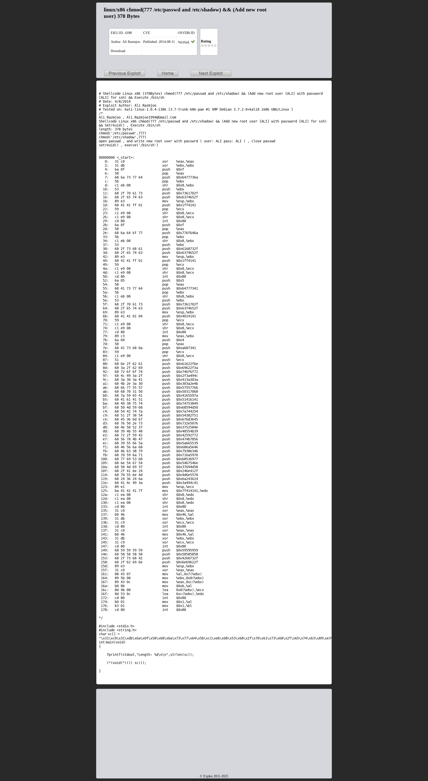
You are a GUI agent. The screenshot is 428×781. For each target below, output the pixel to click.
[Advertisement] (298, 36)
